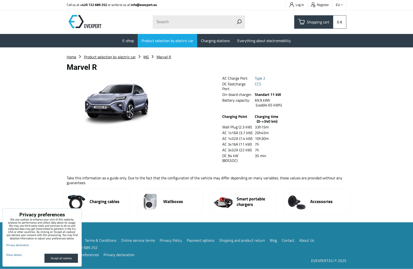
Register (323, 4)
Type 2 (260, 78)
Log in (300, 4)
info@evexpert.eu (144, 4)
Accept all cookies (61, 258)
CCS (258, 84)
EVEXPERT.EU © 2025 (328, 261)
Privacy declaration (119, 254)
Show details (14, 254)
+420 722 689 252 (93, 4)
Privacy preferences (83, 254)
